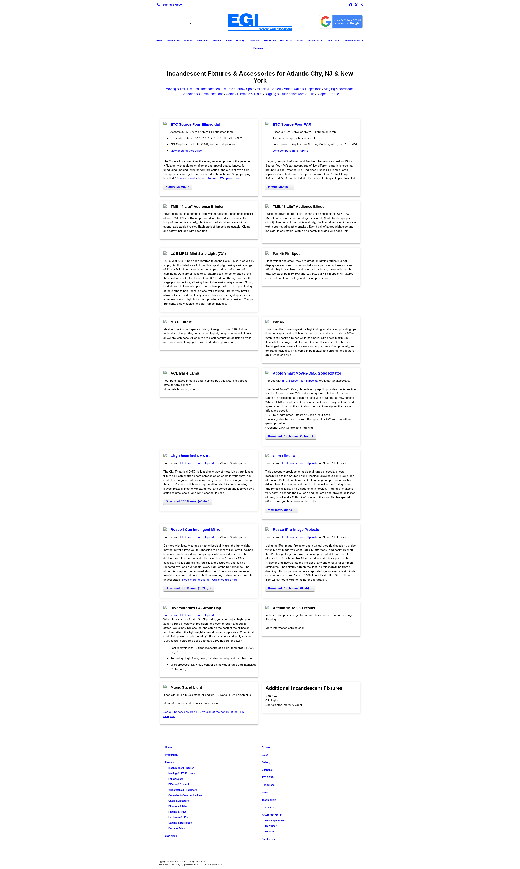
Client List (254, 40)
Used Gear (271, 831)
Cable (230, 94)
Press (300, 40)
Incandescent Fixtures (217, 89)
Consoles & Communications (202, 94)
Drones (217, 40)
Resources (286, 40)
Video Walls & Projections (302, 89)
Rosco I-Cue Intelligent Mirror (196, 530)
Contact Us (333, 40)
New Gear (271, 826)
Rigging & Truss (276, 94)
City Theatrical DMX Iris (191, 456)
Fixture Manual (176, 186)
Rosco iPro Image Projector (297, 530)
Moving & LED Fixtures (182, 89)
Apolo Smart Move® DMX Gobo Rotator (307, 373)
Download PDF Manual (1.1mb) (289, 436)
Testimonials (315, 40)
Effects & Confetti (269, 89)
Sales (229, 40)
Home (159, 40)
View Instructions (280, 509)
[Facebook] (350, 4)
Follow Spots (244, 89)
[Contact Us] (362, 4)
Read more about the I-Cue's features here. (210, 579)
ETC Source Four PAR (292, 124)
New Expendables (275, 820)
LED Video (203, 40)
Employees (260, 48)
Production (173, 40)
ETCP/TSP (270, 40)
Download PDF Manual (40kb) (186, 501)
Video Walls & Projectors (182, 789)
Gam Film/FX (284, 456)
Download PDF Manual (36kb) (288, 588)
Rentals (188, 40)
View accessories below (191, 178)
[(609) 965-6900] (168, 4)
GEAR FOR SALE (354, 40)
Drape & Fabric (328, 94)
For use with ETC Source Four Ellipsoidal (189, 615)
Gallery (240, 40)
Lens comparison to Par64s (290, 150)
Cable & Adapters (178, 800)
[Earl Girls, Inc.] (260, 855)
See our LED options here (224, 178)
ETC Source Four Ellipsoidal (195, 124)
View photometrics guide (186, 150)
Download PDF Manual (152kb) (187, 588)
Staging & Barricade (338, 89)
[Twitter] (356, 4)
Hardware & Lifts (302, 94)
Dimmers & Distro (249, 94)
